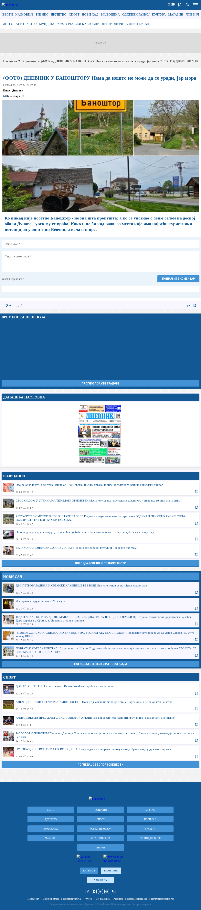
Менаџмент (33, 898)
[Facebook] (88, 891)
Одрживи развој (136, 14)
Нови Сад (90, 14)
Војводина (110, 14)
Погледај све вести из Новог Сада (100, 664)
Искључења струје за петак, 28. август (100, 604)
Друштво (59, 14)
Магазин (175, 14)
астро (31, 24)
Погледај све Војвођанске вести (100, 563)
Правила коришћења (137, 898)
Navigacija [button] (195, 5)
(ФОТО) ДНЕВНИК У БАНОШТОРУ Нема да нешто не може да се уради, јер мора (100, 61)
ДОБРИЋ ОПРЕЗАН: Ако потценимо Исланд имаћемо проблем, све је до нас (100, 689)
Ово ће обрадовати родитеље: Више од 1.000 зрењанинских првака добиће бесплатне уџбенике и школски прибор (100, 488)
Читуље (100, 847)
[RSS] (113, 891)
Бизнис (42, 14)
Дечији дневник (150, 838)
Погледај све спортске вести (100, 764)
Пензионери (112, 24)
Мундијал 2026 (51, 24)
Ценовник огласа (51, 898)
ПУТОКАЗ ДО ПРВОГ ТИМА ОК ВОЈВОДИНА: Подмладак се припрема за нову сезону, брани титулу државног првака (100, 752)
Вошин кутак (137, 24)
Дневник (17, 90)
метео (7, 24)
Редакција (118, 898)
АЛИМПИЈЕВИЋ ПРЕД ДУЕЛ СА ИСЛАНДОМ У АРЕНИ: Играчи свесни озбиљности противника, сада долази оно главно (100, 721)
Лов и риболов (100, 838)
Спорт (74, 14)
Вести (7, 14)
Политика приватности (162, 898)
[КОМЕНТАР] (17, 305)
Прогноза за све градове (100, 383)
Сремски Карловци (83, 24)
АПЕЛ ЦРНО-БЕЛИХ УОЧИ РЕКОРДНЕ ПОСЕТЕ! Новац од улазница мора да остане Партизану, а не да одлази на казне (100, 705)
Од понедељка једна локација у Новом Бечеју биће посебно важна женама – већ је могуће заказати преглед (100, 535)
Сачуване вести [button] (180, 5)
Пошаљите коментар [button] (178, 278)
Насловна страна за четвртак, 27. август (100, 434)
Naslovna (100, 880)
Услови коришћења (13, 279)
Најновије (24, 14)
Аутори (88, 898)
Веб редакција (103, 898)
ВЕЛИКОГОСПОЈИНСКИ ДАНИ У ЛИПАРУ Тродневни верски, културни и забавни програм (100, 551)
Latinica (89, 870)
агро (20, 24)
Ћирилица (111, 870)
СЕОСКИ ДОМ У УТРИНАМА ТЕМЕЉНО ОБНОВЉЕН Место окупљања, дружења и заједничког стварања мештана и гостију (100, 504)
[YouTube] (106, 891)
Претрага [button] (188, 5)
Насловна (10, 61)
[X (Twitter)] (100, 891)
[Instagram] (94, 891)
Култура (159, 14)
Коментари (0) (15, 96)
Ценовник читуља (72, 898)
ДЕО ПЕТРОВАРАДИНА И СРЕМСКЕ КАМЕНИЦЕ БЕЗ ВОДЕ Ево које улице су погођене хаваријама (100, 589)
